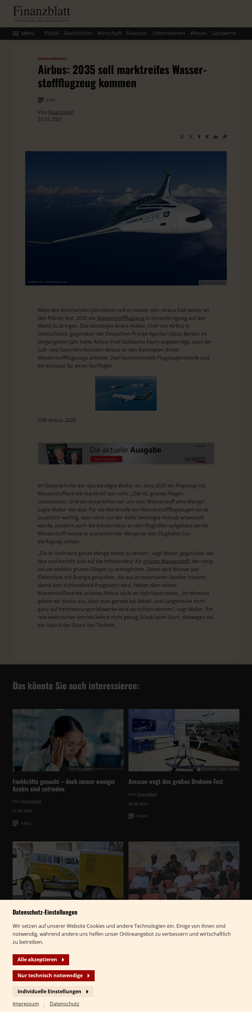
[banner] (126, 506)
